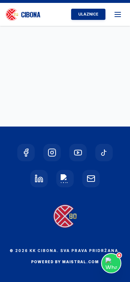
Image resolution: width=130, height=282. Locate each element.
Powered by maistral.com (65, 262)
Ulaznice (88, 14)
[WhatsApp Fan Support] (111, 263)
